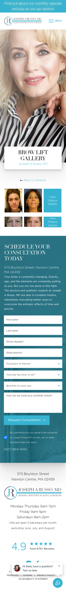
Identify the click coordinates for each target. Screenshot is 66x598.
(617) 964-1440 (15, 449)
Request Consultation (24, 420)
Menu (58, 20)
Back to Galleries (34, 180)
